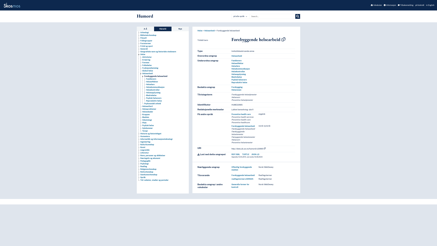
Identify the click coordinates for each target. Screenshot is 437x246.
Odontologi (147, 120)
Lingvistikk (145, 150)
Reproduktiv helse (154, 101)
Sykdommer (147, 128)
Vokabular (377, 5)
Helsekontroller (153, 90)
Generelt (144, 49)
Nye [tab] (180, 29)
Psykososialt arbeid (152, 103)
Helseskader (147, 112)
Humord (145, 16)
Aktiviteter (147, 57)
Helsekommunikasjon (155, 87)
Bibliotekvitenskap (148, 35)
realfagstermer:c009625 (242, 179)
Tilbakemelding (406, 5)
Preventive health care (241, 114)
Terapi (145, 131)
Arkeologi (144, 32)
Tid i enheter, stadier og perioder (154, 180)
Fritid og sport (146, 46)
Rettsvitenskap (146, 172)
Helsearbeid (147, 73)
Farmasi (145, 63)
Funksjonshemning (150, 68)
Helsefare (150, 84)
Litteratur (144, 153)
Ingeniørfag (145, 142)
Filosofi (143, 38)
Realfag (143, 166)
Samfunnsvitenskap (148, 175)
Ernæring (146, 60)
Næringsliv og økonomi (150, 158)
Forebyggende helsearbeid (155, 76)
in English (430, 5)
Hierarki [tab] (162, 29)
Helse (142, 54)
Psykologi (144, 164)
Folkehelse (147, 65)
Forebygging (237, 87)
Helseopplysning (153, 93)
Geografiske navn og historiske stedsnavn (158, 52)
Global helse (147, 71)
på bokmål (419, 5)
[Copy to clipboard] (283, 39)
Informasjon (391, 5)
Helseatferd (147, 106)
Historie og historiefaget (150, 134)
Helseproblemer (149, 109)
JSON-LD (255, 154)
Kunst (142, 147)
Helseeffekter (152, 82)
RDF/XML (235, 154)
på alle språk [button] (239, 16)
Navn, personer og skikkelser (152, 155)
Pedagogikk (145, 161)
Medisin (145, 117)
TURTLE (245, 154)
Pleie (144, 123)
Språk (143, 177)
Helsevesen (236, 90)
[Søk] (297, 16)
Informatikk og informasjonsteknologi (156, 139)
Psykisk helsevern (153, 98)
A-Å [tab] (145, 29)
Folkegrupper (146, 41)
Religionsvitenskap (148, 169)
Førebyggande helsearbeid (243, 126)
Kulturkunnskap (147, 145)
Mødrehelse (151, 95)
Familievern (151, 79)
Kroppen (146, 114)
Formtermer (145, 43)
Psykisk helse (148, 125)
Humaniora (145, 136)
